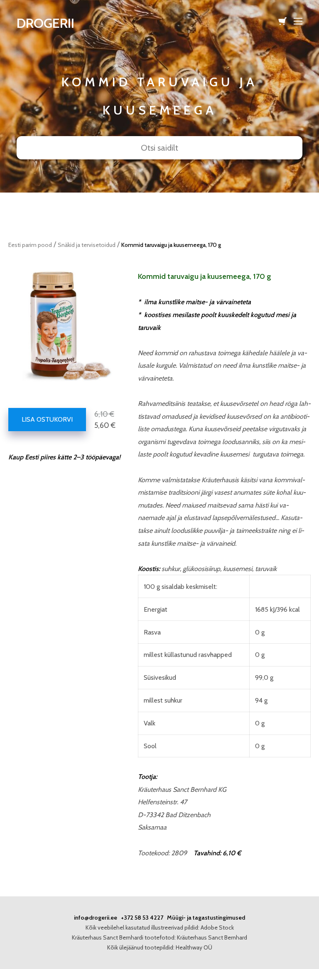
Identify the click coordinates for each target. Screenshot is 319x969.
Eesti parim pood (30, 245)
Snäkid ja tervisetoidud (86, 245)
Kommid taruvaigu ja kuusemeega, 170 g (171, 245)
